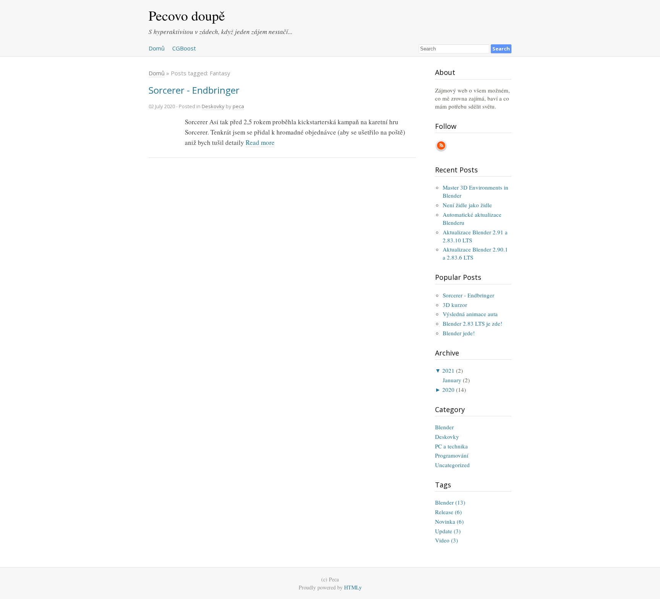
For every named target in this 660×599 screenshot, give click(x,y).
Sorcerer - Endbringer (194, 90)
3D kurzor (455, 304)
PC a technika (451, 446)
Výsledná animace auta (470, 314)
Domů (157, 48)
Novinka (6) (449, 521)
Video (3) (446, 540)
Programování (451, 455)
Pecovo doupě (187, 15)
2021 (448, 370)
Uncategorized (452, 465)
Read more (260, 142)
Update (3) (448, 531)
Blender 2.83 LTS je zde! (472, 323)
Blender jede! (459, 333)
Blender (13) (450, 502)
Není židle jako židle (467, 205)
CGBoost (184, 48)
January (452, 380)
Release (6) (448, 512)
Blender (444, 427)
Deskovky (213, 106)
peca (238, 106)
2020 (448, 389)
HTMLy (353, 587)
